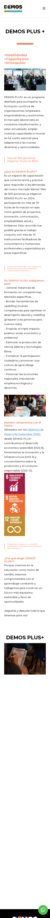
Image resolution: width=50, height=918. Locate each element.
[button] (44, 8)
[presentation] (6, 659)
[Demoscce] (13, 8)
